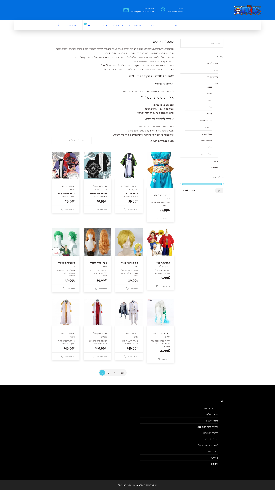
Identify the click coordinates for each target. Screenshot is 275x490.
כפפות (210, 87)
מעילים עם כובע (206, 140)
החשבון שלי (213, 451)
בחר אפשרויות (165, 218)
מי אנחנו (214, 463)
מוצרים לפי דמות (212, 63)
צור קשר (214, 457)
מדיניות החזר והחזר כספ (208, 426)
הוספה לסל (134, 288)
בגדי (164, 25)
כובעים (209, 93)
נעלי (210, 107)
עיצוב (153, 25)
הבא (122, 372)
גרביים (210, 100)
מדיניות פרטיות (211, 438)
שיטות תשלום (212, 420)
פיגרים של (119, 25)
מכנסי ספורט (207, 127)
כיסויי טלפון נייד (136, 25)
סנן (219, 190)
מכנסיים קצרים (207, 134)
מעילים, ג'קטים (206, 154)
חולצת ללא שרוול (206, 120)
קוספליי (209, 113)
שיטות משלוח (212, 414)
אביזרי (104, 25)
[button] (72, 140)
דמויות (176, 25)
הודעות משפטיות (210, 432)
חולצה (210, 147)
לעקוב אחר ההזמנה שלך (207, 445)
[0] (88, 25)
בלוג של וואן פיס (211, 408)
